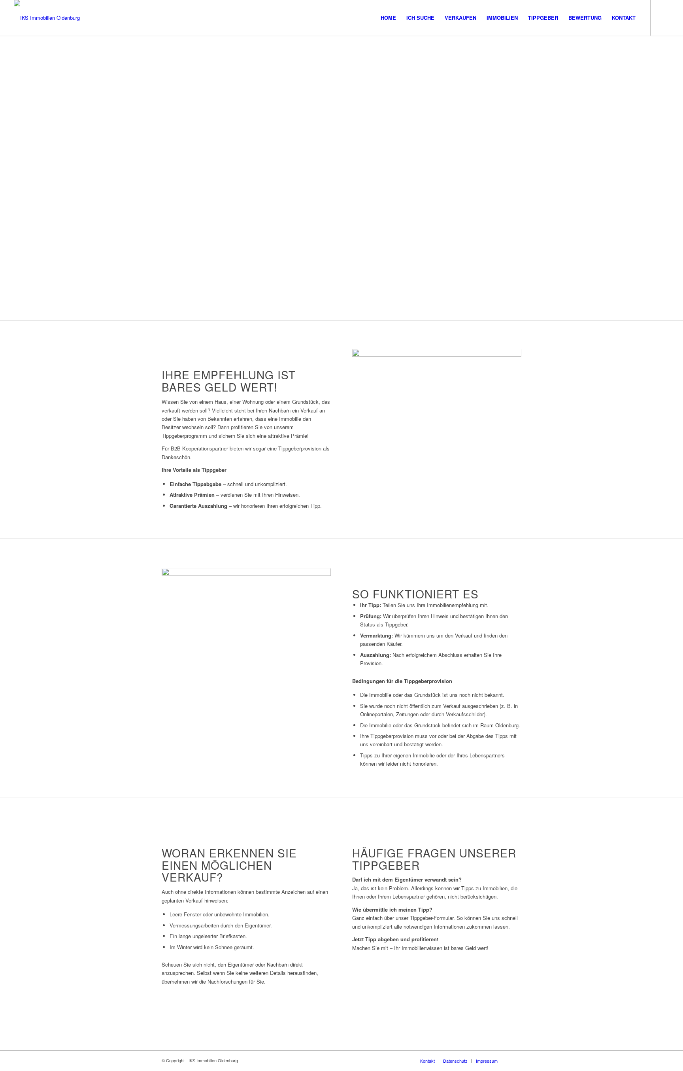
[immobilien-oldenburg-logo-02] (47, 18)
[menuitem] (388, 18)
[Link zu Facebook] (663, 17)
